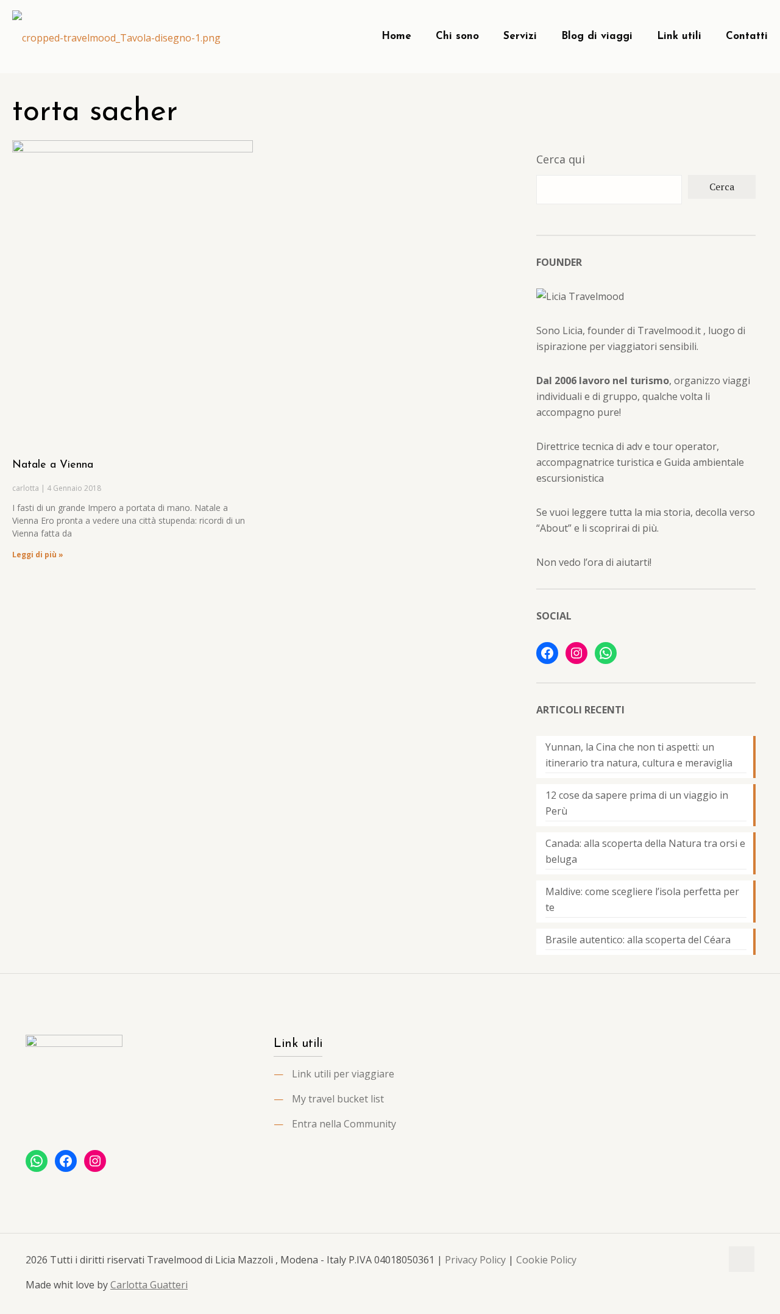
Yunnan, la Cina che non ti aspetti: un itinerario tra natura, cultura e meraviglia (638, 754)
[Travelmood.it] (116, 36)
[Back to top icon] (741, 1259)
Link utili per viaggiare (343, 1073)
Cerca (721, 186)
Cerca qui (560, 159)
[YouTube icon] (699, 1260)
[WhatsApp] (606, 653)
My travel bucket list (338, 1098)
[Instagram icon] (712, 1260)
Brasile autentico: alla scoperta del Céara (638, 939)
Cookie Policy (546, 1259)
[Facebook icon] (686, 1260)
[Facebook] (547, 653)
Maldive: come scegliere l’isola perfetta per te (642, 899)
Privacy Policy (475, 1259)
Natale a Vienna (52, 465)
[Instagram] (576, 653)
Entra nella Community (344, 1123)
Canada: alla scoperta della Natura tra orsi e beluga (645, 851)
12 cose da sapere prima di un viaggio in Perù (636, 803)
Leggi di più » (37, 554)
